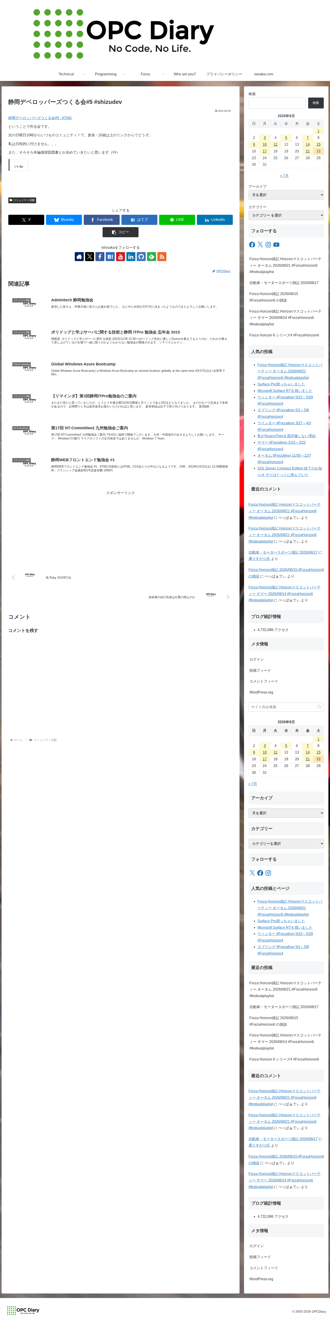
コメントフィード (263, 681)
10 (265, 144)
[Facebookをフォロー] (99, 256)
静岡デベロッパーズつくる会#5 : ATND (40, 118)
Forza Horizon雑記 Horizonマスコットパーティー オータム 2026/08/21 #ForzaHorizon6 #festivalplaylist (285, 265)
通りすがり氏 (259, 559)
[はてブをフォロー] (110, 256)
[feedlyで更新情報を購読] (151, 256)
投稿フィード (260, 670)
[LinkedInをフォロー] (130, 256)
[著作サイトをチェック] (79, 256)
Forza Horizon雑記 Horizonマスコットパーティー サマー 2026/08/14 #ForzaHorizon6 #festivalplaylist (285, 317)
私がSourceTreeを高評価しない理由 (286, 436)
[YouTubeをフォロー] (120, 256)
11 (275, 144)
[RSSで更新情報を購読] (161, 256)
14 (308, 144)
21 (308, 151)
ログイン (256, 659)
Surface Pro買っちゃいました (281, 384)
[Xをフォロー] (89, 256)
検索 (252, 94)
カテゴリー (257, 207)
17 (265, 151)
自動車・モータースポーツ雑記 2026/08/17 (284, 283)
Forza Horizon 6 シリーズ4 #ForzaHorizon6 (284, 335)
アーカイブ (257, 186)
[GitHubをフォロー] (141, 256)
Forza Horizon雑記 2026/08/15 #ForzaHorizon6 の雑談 (273, 297)
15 (319, 144)
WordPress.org (261, 692)
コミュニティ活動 (24, 200)
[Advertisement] (120, 527)
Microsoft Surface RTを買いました (284, 391)
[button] (121, 232)
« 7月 (284, 176)
